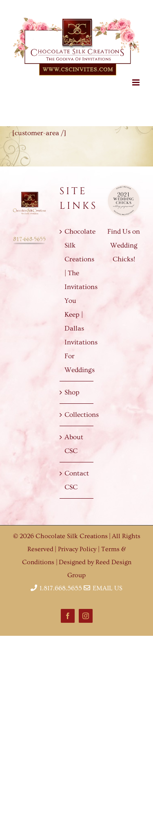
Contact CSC (76, 475)
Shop (72, 387)
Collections (77, 409)
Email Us (106, 583)
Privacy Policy (78, 543)
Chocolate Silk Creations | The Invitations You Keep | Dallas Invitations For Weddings (77, 295)
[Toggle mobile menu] (136, 77)
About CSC (73, 438)
